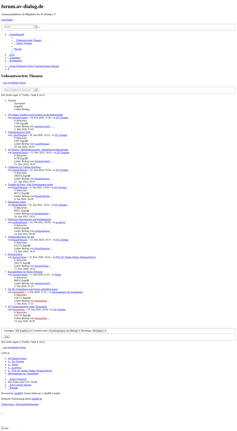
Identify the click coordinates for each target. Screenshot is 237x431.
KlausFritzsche (19, 170)
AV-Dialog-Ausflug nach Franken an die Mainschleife (35, 114)
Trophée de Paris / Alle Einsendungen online (30, 184)
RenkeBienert (19, 204)
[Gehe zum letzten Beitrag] (52, 126)
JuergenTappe (19, 257)
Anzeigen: (9, 330)
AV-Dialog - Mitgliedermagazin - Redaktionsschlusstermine (38, 149)
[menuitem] (27, 40)
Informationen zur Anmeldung (67, 292)
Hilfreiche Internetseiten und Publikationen (29, 219)
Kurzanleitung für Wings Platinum (25, 271)
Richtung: (86, 330)
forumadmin (18, 292)
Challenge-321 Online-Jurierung (24, 167)
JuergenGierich (20, 117)
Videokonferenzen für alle (21, 236)
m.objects (60, 222)
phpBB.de (36, 398)
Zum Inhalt (7, 19)
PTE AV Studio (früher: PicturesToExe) (75, 257)
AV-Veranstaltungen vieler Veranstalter (27, 306)
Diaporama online (17, 202)
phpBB (18, 393)
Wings (58, 274)
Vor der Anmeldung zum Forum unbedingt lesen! (33, 289)
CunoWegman (19, 135)
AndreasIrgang (19, 222)
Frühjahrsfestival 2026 (19, 132)
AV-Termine (62, 117)
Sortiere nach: (41, 330)
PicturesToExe (15, 254)
